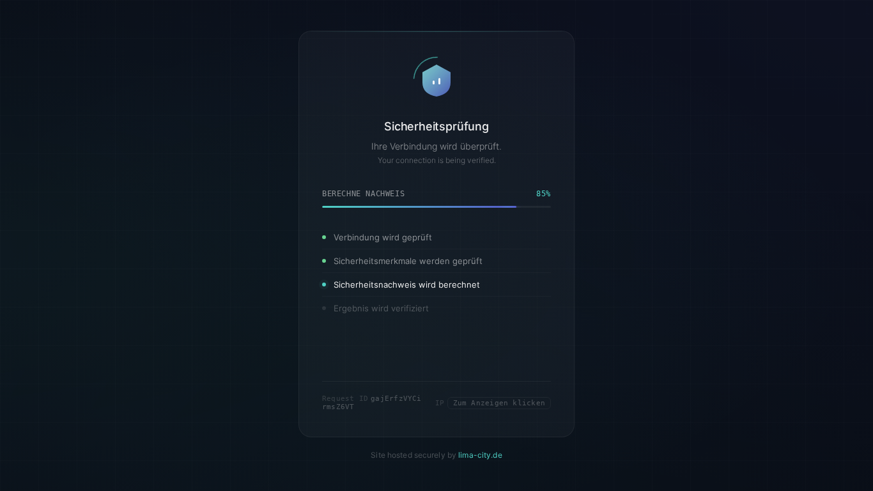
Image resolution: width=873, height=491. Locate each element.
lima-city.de (480, 455)
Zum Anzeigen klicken (499, 403)
